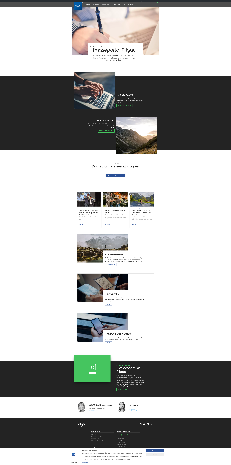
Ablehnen (155, 454)
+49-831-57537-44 (133, 410)
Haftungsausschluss (121, 446)
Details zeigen (85, 462)
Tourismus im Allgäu (95, 438)
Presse (101, 46)
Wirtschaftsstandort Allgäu (96, 436)
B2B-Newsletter (120, 440)
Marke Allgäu (93, 434)
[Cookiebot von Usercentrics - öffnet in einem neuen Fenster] (73, 463)
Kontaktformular (120, 438)
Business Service (94, 442)
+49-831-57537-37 (92, 412)
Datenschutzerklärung (121, 444)
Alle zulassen (155, 450)
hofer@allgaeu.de (132, 409)
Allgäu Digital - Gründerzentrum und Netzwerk (101, 440)
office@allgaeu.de (122, 435)
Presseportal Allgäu (121, 442)
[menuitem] (87, 4)
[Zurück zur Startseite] (78, 6)
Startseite (93, 46)
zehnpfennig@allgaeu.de (93, 410)
